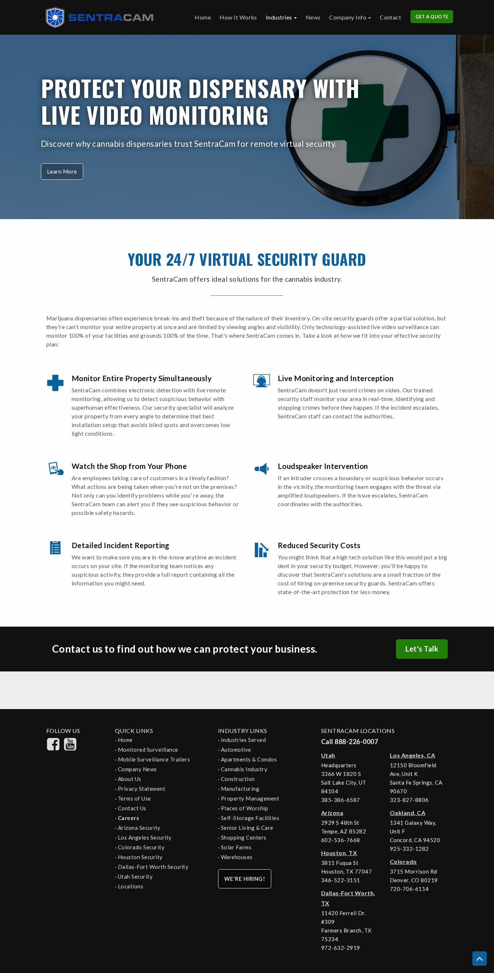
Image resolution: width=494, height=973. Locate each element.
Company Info (347, 17)
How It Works (238, 17)
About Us (129, 779)
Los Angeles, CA (412, 755)
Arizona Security (139, 827)
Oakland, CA (407, 812)
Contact (390, 17)
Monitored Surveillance (148, 749)
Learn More (62, 171)
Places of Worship (244, 808)
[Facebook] (53, 748)
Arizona (332, 812)
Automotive (236, 749)
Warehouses (237, 857)
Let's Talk (421, 648)
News (313, 17)
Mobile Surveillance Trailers (154, 759)
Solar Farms (236, 847)
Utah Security (135, 876)
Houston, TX (339, 852)
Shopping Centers (244, 837)
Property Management (250, 798)
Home (203, 17)
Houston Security (140, 857)
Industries (279, 17)
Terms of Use (134, 798)
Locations (130, 886)
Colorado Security (141, 847)
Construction (238, 779)
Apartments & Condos (249, 759)
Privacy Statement (141, 788)
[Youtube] (70, 748)
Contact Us (132, 808)
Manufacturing (240, 788)
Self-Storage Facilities (250, 818)
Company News (137, 769)
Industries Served (243, 740)
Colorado (403, 861)
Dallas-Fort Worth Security (153, 866)
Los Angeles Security (145, 837)
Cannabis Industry (244, 769)
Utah (328, 755)
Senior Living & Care (247, 827)
